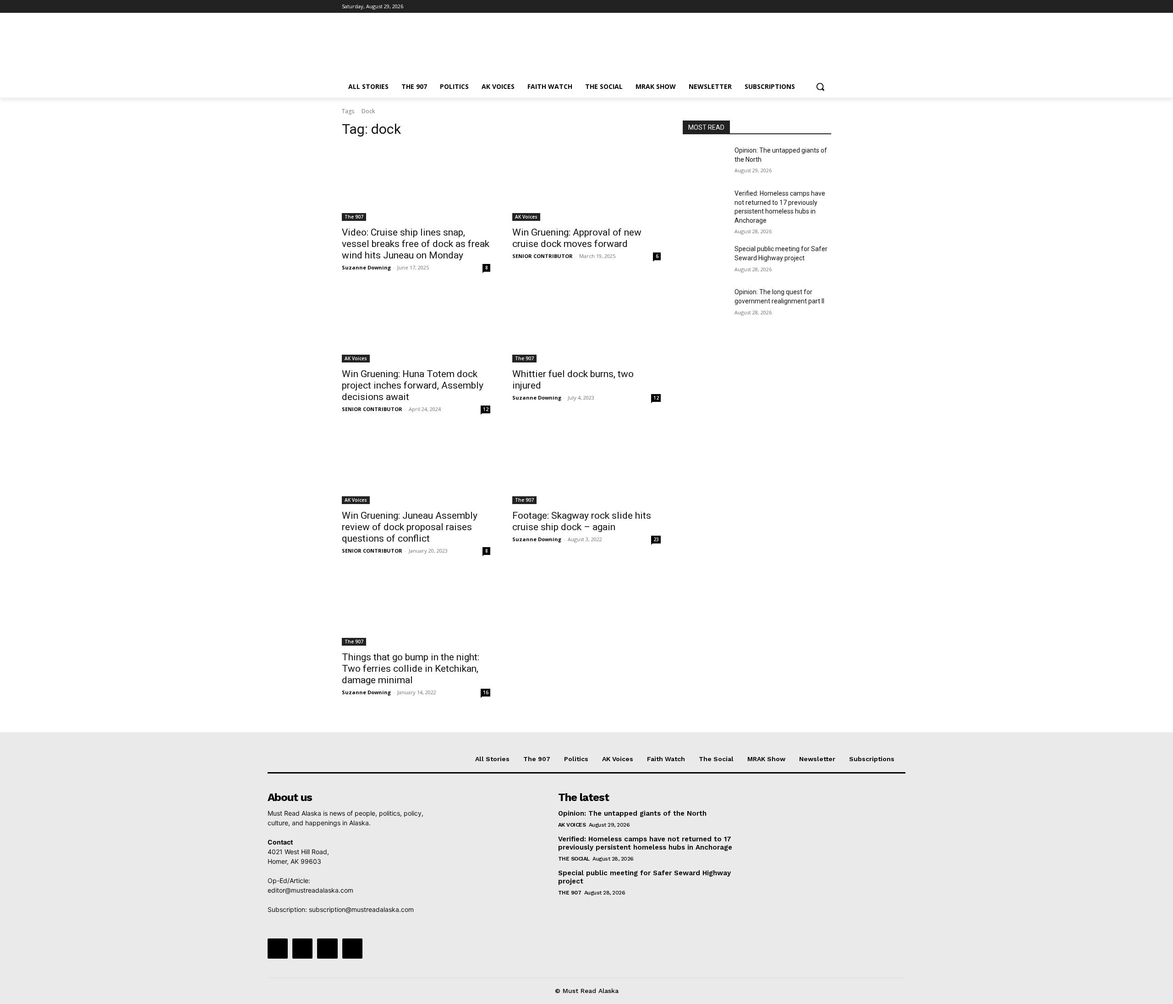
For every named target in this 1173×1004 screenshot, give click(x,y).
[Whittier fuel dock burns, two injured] (586, 325)
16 (485, 692)
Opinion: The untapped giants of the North (632, 813)
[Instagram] (788, 6)
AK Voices (526, 217)
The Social (574, 859)
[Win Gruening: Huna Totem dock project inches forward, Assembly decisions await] (416, 325)
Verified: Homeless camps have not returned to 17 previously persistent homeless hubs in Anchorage (645, 843)
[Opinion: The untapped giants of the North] (705, 161)
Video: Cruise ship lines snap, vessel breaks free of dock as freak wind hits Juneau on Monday (415, 244)
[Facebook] (775, 6)
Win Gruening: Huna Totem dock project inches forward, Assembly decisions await (412, 385)
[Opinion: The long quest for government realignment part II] (705, 303)
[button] (820, 87)
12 (485, 409)
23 (656, 539)
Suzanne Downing (366, 267)
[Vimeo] (813, 6)
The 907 (354, 217)
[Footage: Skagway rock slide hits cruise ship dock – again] (586, 467)
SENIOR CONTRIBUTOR (542, 255)
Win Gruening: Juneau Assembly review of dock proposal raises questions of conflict (409, 527)
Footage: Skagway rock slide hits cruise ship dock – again (581, 521)
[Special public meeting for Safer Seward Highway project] (705, 260)
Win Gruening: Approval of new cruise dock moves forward (576, 238)
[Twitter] (800, 6)
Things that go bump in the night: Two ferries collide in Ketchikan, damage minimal (410, 669)
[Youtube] (826, 6)
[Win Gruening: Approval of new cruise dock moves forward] (586, 184)
